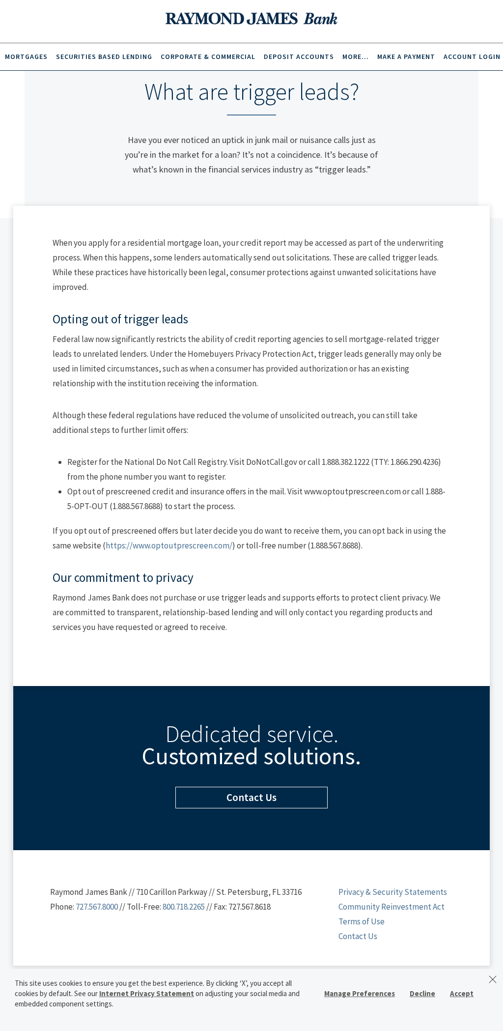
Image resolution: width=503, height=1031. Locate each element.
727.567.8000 (97, 906)
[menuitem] (25, 56)
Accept (462, 993)
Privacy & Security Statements (392, 892)
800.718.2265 (184, 906)
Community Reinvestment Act (391, 906)
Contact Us (357, 936)
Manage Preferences (359, 993)
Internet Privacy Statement (146, 993)
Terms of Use (361, 921)
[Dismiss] (493, 979)
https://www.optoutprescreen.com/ (169, 545)
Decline (422, 993)
